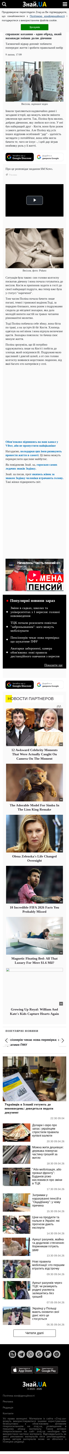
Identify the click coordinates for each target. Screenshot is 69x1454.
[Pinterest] (56, 1354)
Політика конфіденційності (19, 1395)
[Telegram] (21, 1354)
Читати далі (34, 1333)
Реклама (8, 1401)
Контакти (8, 1413)
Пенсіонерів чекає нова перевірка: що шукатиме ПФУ (35, 640)
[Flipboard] (48, 1354)
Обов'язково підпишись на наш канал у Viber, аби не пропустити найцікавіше (32, 444)
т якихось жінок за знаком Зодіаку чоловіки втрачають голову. (34, 476)
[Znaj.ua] (34, 4)
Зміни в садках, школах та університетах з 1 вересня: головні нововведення (35, 612)
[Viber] (30, 1354)
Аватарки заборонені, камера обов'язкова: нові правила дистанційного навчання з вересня (34, 652)
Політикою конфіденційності (47, 16)
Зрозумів (34, 27)
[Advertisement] (34, 402)
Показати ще (53, 665)
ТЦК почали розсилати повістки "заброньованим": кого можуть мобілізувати (33, 627)
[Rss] (12, 1354)
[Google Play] (46, 1369)
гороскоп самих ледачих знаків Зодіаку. (31, 466)
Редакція (8, 1407)
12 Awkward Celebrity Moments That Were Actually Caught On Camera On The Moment (34, 754)
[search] (4, 4)
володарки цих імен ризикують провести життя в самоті (34, 453)
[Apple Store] (22, 1369)
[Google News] (39, 1354)
